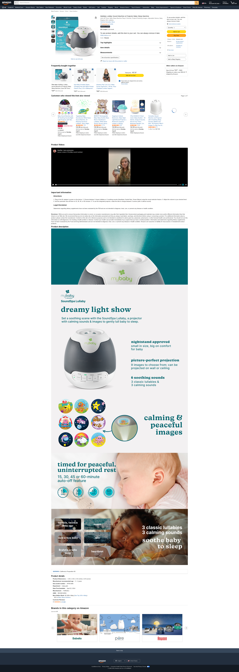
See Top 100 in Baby (81, 595)
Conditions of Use (96, 666)
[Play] (52, 185)
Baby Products (55, 11)
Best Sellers (40, 7)
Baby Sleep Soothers (64, 597)
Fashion (103, 7)
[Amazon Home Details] (129, 7)
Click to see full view (77, 59)
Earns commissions (68, 150)
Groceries (59, 7)
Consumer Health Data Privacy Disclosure (121, 666)
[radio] (53, 17)
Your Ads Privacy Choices (139, 666)
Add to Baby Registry (174, 59)
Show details (124, 84)
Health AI (10, 7)
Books (85, 7)
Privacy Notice (105, 666)
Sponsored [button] (53, 611)
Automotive (146, 7)
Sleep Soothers (73, 11)
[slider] (116, 184)
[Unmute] (186, 185)
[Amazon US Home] (102, 661)
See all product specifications (110, 57)
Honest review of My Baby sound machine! (70, 152)
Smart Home (187, 7)
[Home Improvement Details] (168, 7)
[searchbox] (107, 3)
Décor (66, 11)
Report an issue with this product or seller (115, 61)
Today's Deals (77, 7)
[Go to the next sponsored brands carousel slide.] (186, 628)
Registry (110, 7)
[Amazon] (6, 2)
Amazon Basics (30, 7)
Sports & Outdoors (175, 7)
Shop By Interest (197, 7)
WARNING (56, 571)
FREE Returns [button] (104, 35)
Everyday (215, 7)
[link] (84, 75)
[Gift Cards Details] (95, 7)
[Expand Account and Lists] (220, 3)
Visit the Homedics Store (107, 22)
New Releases (49, 7)
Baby (152, 7)
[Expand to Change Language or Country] (206, 3)
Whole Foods (67, 7)
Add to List (171, 55)
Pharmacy (207, 7)
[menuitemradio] (183, 184)
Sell (98, 7)
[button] (4, 7)
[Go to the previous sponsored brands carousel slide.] (52, 628)
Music (116, 7)
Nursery (62, 11)
